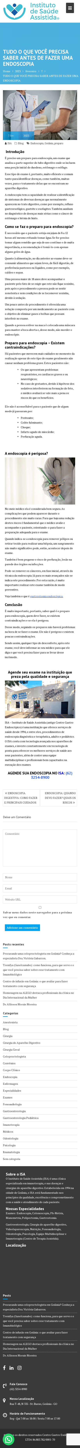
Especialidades (12, 1090)
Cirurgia (7, 1036)
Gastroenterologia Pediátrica (20, 1118)
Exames (7, 1097)
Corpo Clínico (11, 1070)
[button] (8, 1439)
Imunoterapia (11, 1125)
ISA (10, 143)
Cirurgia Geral (11, 1049)
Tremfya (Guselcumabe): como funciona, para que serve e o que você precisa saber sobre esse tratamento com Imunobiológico (38, 969)
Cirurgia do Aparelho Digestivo (21, 1043)
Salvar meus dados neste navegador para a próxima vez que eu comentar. (37, 914)
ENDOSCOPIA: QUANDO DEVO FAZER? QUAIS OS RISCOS (60, 797)
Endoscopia (36, 143)
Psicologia (9, 1145)
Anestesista (10, 1022)
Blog (21, 143)
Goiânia (49, 143)
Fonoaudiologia (12, 1104)
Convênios (9, 1063)
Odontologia (10, 1138)
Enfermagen (10, 1084)
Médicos (8, 1131)
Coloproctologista (14, 1056)
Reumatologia (11, 1152)
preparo (58, 143)
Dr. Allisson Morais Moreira (20, 1004)
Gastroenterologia (14, 1111)
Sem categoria (11, 1159)
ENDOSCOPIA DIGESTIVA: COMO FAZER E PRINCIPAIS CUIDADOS (20, 797)
